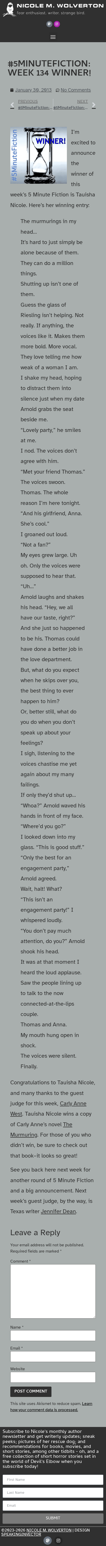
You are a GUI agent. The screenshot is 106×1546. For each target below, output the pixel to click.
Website (17, 1369)
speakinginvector (21, 1534)
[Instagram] (57, 24)
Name (17, 1327)
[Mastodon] (49, 24)
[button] (53, 36)
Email (16, 1348)
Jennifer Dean (58, 1211)
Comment (20, 1261)
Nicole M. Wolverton (49, 1530)
